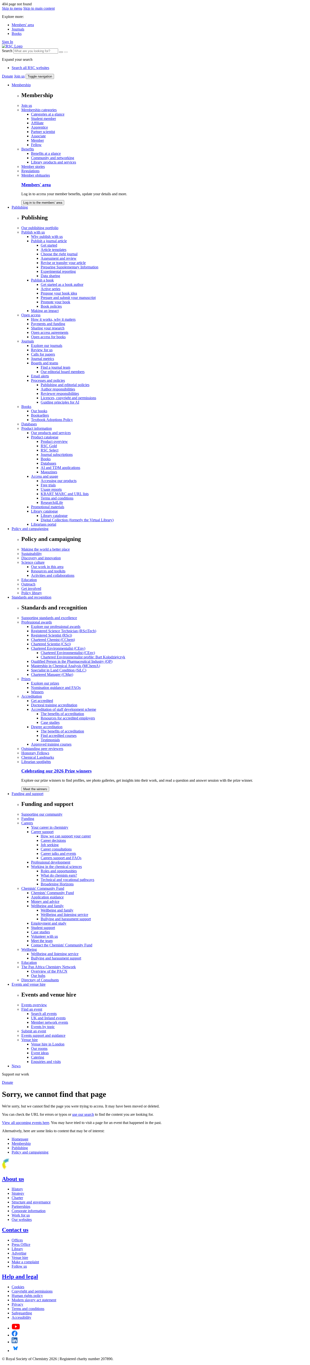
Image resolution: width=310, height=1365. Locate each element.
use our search (83, 1114)
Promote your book (55, 302)
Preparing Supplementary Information (69, 267)
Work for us (21, 1215)
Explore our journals (46, 345)
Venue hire (29, 1040)
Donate (7, 76)
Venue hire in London (47, 1044)
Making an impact (45, 311)
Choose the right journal (59, 254)
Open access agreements (49, 332)
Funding (27, 819)
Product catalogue (44, 437)
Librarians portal (43, 524)
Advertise (19, 1253)
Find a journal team (55, 367)
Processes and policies (48, 380)
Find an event (31, 1009)
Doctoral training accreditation (54, 705)
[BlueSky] (15, 1351)
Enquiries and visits (46, 1062)
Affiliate (37, 123)
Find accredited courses (59, 735)
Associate (38, 136)
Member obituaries (35, 175)
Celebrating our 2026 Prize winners (56, 770)
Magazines (49, 472)
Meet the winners (35, 789)
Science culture (33, 562)
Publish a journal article (49, 241)
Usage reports (51, 489)
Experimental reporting (58, 271)
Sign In (7, 42)
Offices (17, 1240)
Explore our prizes (45, 683)
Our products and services (51, 433)
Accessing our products (59, 481)
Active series (50, 289)
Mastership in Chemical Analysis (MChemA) (65, 666)
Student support (43, 928)
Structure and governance (31, 1202)
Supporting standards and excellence (49, 618)
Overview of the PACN (49, 971)
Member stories (33, 166)
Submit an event (33, 1031)
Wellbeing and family (47, 906)
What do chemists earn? (59, 875)
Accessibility (21, 1317)
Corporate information (29, 1211)
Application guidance (47, 897)
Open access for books (48, 337)
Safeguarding (22, 1313)
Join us (19, 76)
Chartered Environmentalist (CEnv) (58, 648)
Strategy (18, 1193)
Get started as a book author (62, 284)
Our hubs (38, 976)
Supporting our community (41, 814)
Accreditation (31, 696)
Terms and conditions (57, 498)
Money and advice (45, 901)
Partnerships (21, 1206)
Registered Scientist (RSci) (51, 635)
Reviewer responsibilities (60, 393)
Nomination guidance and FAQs (56, 688)
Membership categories (39, 110)
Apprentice (39, 127)
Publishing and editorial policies (65, 385)
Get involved (31, 588)
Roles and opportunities (59, 871)
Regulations (30, 171)
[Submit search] (66, 52)
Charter (17, 1198)
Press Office (21, 1244)
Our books (39, 411)
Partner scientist (43, 132)
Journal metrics (42, 359)
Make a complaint (25, 1262)
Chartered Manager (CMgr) (52, 674)
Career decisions (53, 840)
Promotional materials (47, 507)
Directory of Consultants (40, 980)
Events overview (34, 1005)
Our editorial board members (63, 372)
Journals (18, 29)
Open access (30, 315)
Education (29, 580)
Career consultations (56, 849)
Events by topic (43, 1027)
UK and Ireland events (48, 1018)
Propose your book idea (59, 293)
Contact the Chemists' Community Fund (61, 945)
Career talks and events (58, 853)
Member (37, 140)
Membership (21, 85)
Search (7, 51)
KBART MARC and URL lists (65, 494)
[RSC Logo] (12, 46)
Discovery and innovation (41, 558)
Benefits (27, 149)
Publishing (20, 207)
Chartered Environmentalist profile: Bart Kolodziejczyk (83, 657)
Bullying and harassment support (66, 919)
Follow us (19, 1266)
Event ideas (40, 1053)
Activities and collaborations (52, 575)
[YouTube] (16, 1328)
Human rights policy (27, 1296)
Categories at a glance (47, 114)
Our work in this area (47, 567)
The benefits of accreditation (62, 714)
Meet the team (42, 941)
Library (17, 1249)
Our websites (22, 1219)
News (16, 1066)
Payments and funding (48, 324)
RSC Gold (49, 446)
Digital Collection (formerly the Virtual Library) (77, 520)
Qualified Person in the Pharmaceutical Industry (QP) (71, 661)
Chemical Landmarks (37, 757)
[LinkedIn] (14, 1342)
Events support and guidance (43, 1035)
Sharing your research (47, 328)
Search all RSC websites (30, 68)
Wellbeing (29, 949)
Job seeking (50, 845)
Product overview (54, 441)
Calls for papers (43, 354)
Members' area (23, 25)
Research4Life (52, 502)
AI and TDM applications (60, 468)
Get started (49, 245)
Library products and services (53, 162)
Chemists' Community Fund (42, 888)
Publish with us (33, 232)
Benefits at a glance (46, 153)
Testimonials (50, 740)
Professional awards (36, 622)
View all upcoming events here (25, 1123)
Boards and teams (44, 363)
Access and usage (44, 476)
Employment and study (48, 923)
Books (17, 33)
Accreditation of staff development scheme (63, 709)
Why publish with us (47, 236)
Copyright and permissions (32, 1291)
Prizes (26, 679)
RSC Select (49, 450)
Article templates (53, 250)
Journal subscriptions (57, 454)
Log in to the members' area (42, 202)
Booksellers (40, 415)
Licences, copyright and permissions (68, 398)
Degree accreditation (46, 727)
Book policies (51, 306)
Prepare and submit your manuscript (68, 298)
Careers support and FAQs (61, 858)
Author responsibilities (58, 389)
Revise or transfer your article (63, 263)
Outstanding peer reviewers (42, 749)
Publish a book (42, 280)
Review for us (42, 350)
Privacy (17, 1304)
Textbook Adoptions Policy (52, 420)
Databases (29, 424)
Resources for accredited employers (68, 718)
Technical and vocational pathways (67, 880)
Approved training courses (51, 744)
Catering (37, 1057)
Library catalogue (44, 511)
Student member (43, 119)
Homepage (20, 1139)
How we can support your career (66, 836)
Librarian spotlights (36, 762)
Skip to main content (39, 8)
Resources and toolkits (48, 571)
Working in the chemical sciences (56, 867)
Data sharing (50, 276)
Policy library (31, 593)
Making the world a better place (45, 549)
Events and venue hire (29, 984)
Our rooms (39, 1048)
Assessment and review (59, 258)
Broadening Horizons (57, 884)
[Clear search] (61, 52)
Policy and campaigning (30, 529)
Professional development (50, 862)
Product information (36, 428)
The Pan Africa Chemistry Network (48, 967)
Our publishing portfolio (39, 228)
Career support (42, 832)
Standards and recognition (31, 597)
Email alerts (40, 376)
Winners (37, 692)
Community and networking (52, 158)
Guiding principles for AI (60, 402)
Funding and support (27, 794)
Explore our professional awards (55, 626)
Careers (27, 823)
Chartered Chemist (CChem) (53, 640)
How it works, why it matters (53, 319)
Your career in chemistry (49, 827)
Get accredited (42, 701)
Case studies (50, 722)
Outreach (28, 584)
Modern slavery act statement (34, 1300)
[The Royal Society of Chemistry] (22, 1169)
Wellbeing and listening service (64, 915)
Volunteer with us (44, 936)
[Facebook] (15, 1335)
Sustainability (31, 554)
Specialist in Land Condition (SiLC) (58, 670)
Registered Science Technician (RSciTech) (63, 631)
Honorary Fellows (35, 753)
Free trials (48, 485)
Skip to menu (12, 8)
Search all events (44, 1014)
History (17, 1189)
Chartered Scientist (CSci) (51, 644)
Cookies (18, 1287)
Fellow (36, 145)
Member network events (49, 1022)
